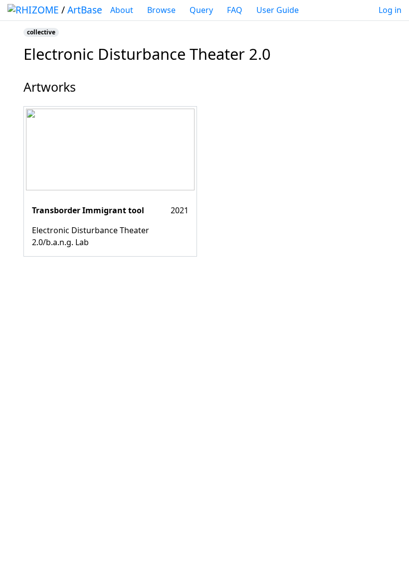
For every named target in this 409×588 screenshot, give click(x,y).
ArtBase (84, 9)
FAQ (234, 9)
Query (201, 9)
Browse (161, 9)
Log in (390, 9)
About (121, 9)
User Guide (277, 9)
